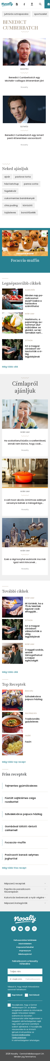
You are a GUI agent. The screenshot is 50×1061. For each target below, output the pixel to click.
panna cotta (31, 184)
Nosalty (24, 87)
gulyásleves (31, 713)
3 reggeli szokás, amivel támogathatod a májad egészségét (34, 655)
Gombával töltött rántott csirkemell (21, 828)
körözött (27, 205)
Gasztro (24, 69)
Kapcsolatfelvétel (25, 947)
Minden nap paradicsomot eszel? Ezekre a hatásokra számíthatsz (34, 301)
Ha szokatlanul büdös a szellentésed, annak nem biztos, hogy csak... (25, 442)
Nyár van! (29, 313)
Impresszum (25, 950)
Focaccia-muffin (15, 842)
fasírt (28, 735)
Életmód (24, 126)
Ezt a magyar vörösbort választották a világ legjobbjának (33, 351)
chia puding (11, 205)
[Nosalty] (7, 4)
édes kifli (29, 691)
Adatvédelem (25, 943)
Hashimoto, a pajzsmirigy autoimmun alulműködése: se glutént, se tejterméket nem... (34, 326)
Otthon (28, 340)
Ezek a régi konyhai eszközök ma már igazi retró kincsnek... (25, 561)
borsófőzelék (28, 212)
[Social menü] (24, 4)
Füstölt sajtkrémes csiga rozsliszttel (20, 800)
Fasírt (28, 741)
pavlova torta (23, 176)
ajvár (7, 176)
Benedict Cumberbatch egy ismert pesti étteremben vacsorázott (24, 137)
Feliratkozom (33, 979)
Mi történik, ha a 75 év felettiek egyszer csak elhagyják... (34, 607)
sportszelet (40, 14)
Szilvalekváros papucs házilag (33, 697)
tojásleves (10, 212)
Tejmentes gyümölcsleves (21, 785)
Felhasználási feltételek (25, 940)
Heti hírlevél (34, 995)
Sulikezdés (30, 290)
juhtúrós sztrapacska (16, 14)
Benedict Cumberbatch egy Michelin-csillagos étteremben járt (24, 79)
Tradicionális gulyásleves (32, 720)
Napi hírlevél (17, 995)
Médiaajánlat (25, 954)
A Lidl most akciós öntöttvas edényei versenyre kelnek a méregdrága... (25, 501)
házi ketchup (11, 184)
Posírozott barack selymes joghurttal (22, 856)
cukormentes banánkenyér (19, 198)
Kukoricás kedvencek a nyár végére (24, 897)
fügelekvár (10, 191)
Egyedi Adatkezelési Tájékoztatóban (21, 1036)
